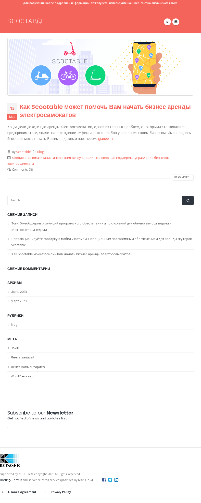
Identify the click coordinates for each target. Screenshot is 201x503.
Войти (15, 348)
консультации (82, 158)
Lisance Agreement (22, 492)
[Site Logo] (25, 21)
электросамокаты (20, 164)
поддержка (124, 158)
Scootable (23, 152)
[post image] (100, 67)
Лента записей (22, 357)
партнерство (105, 158)
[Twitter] (110, 479)
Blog (40, 152)
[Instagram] (167, 21)
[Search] (188, 200)
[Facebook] (104, 479)
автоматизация (39, 158)
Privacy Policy (61, 492)
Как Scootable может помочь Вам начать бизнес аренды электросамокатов (105, 111)
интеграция (62, 158)
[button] (187, 22)
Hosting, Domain (11, 480)
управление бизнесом (152, 158)
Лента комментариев (28, 367)
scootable (19, 158)
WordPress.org (22, 376)
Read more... (182, 177)
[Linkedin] (116, 479)
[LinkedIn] (175, 21)
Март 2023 (19, 301)
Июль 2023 (19, 291)
